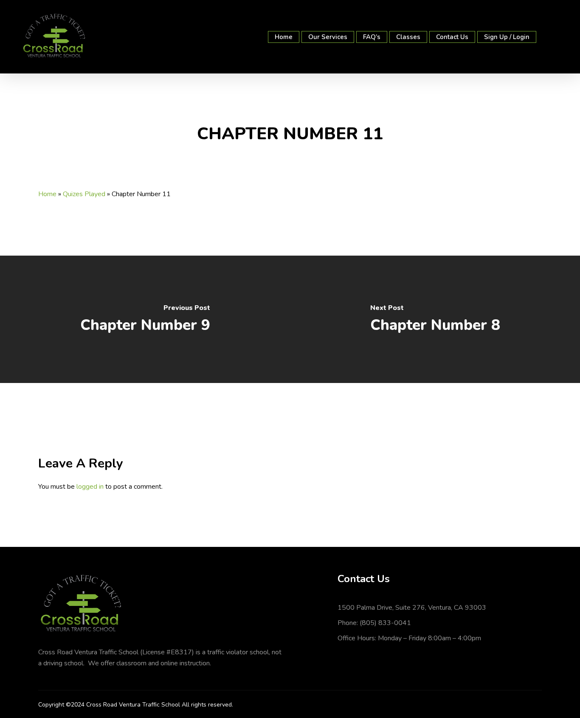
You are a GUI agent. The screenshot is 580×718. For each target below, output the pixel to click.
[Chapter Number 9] (145, 319)
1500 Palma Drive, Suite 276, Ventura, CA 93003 (412, 607)
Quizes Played (84, 194)
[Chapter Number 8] (435, 319)
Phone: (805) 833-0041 (374, 623)
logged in (90, 486)
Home (47, 194)
